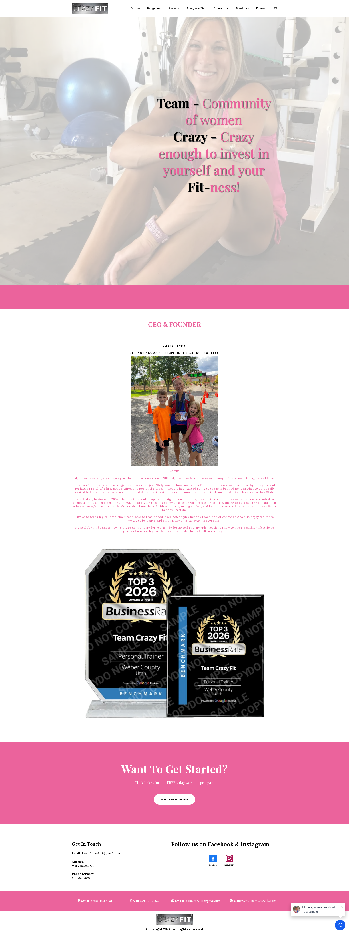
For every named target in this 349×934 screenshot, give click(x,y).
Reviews (174, 8)
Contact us (221, 8)
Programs (154, 8)
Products (242, 8)
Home (135, 8)
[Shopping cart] (275, 8)
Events (261, 8)
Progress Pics (196, 8)
